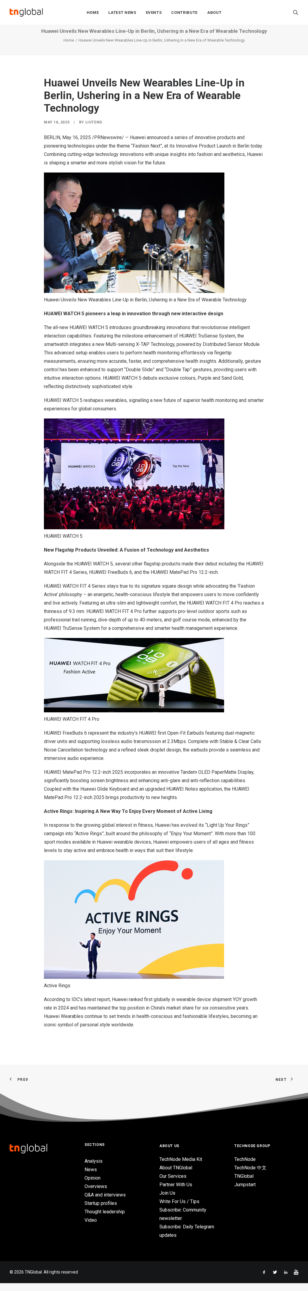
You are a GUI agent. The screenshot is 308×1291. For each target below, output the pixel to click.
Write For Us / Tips (179, 1201)
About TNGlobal (175, 1168)
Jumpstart (245, 1184)
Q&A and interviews (105, 1195)
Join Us (167, 1193)
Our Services (172, 1176)
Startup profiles (101, 1203)
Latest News (122, 12)
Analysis (94, 1161)
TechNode (245, 1159)
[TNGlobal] (26, 12)
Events (154, 12)
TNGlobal (244, 1176)
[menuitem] (92, 12)
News (91, 1169)
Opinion (92, 1178)
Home (93, 12)
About (214, 12)
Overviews (96, 1186)
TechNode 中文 (250, 1168)
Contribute (184, 12)
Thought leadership (105, 1212)
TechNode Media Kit (180, 1159)
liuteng (93, 122)
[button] (295, 12)
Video (91, 1220)
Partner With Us (175, 1184)
